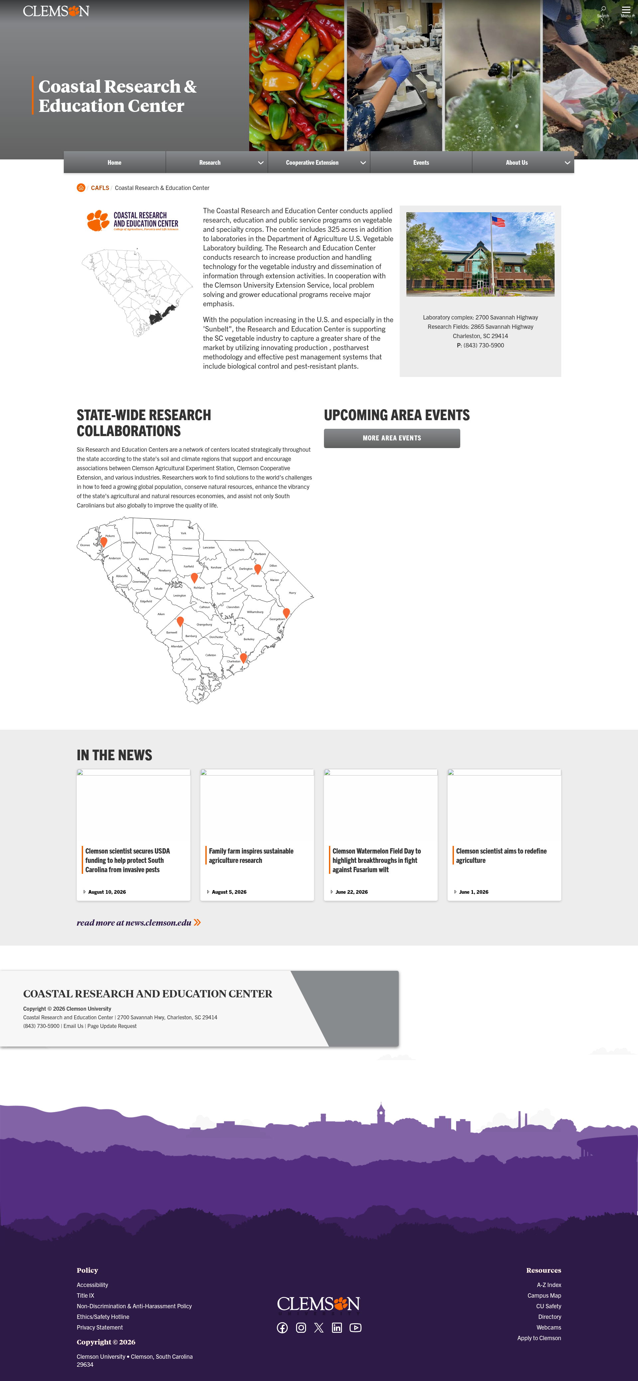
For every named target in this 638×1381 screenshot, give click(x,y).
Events (421, 162)
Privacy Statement (100, 1327)
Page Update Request (112, 1025)
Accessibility (92, 1284)
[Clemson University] (56, 17)
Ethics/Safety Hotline (103, 1316)
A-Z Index (549, 1284)
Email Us (73, 1025)
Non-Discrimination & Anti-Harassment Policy (134, 1306)
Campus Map (544, 1295)
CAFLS (100, 187)
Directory (549, 1316)
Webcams (549, 1327)
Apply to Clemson (539, 1337)
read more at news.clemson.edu (134, 922)
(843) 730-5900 (41, 1025)
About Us (517, 162)
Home (114, 162)
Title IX (85, 1295)
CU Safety (548, 1306)
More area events (392, 437)
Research (210, 162)
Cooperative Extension (312, 162)
